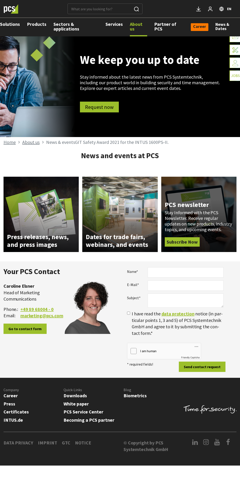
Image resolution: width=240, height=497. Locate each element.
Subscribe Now (182, 242)
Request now (99, 107)
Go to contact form (25, 328)
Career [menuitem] (199, 26)
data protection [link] (178, 314)
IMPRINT (47, 443)
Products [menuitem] (36, 24)
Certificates (16, 412)
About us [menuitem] (136, 26)
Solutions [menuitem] (10, 24)
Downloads (75, 395)
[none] (199, 27)
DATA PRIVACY (18, 443)
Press (9, 404)
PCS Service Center (83, 412)
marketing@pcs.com (41, 315)
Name (132, 271)
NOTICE (83, 443)
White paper (76, 404)
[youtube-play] (217, 442)
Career (11, 395)
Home (10, 142)
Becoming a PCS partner (89, 420)
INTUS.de (13, 420)
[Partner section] (210, 9)
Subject (134, 297)
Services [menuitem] (114, 24)
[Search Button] (136, 9)
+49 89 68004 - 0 (37, 309)
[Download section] (198, 9)
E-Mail (133, 284)
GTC (66, 443)
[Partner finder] (234, 62)
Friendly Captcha (190, 357)
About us (31, 142)
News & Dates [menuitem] (222, 26)
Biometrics (135, 395)
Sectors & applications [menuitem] (66, 26)
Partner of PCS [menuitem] (165, 26)
